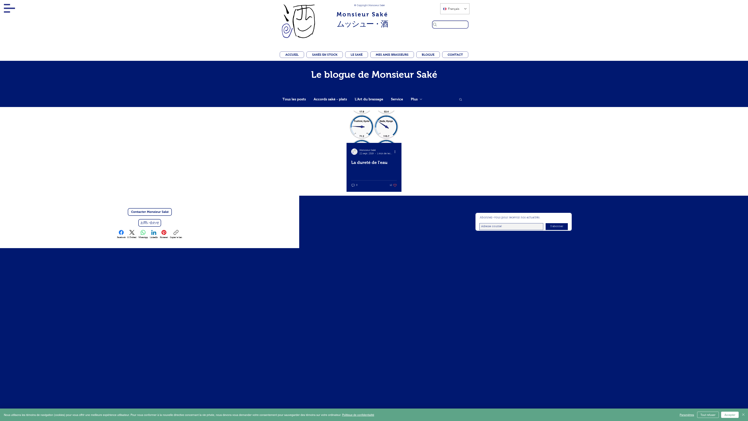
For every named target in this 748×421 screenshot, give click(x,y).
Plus (414, 99)
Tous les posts (294, 99)
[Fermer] (743, 415)
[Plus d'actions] (396, 151)
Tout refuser (707, 415)
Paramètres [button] (687, 415)
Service (397, 99)
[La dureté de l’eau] (374, 127)
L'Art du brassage (369, 99)
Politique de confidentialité (358, 415)
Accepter (729, 415)
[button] (9, 8)
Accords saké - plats (330, 99)
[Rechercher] (450, 24)
